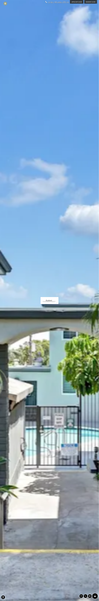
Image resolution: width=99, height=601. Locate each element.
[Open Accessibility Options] (3, 597)
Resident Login (91, 2)
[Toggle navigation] (5, 3)
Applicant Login (77, 2)
